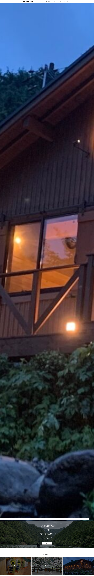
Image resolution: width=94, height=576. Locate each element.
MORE (47, 543)
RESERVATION (60, 1)
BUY (49, 1)
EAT (52, 1)
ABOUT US (45, 1)
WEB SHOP (66, 1)
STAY (55, 1)
